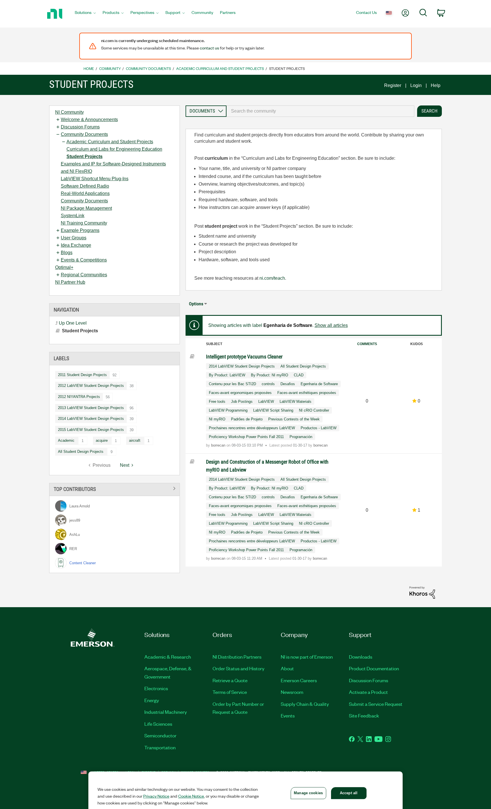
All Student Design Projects (80, 451)
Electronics (156, 688)
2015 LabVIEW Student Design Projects (91, 430)
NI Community (69, 112)
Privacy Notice (156, 796)
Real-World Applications (85, 193)
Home (89, 68)
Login (416, 85)
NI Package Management (86, 208)
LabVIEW (266, 401)
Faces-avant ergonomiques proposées (240, 393)
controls (268, 384)
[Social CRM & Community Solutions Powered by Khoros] (422, 592)
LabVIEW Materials (295, 401)
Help (435, 85)
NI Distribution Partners (237, 657)
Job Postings (242, 401)
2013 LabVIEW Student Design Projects (91, 408)
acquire (102, 440)
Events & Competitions (84, 260)
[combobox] (320, 111)
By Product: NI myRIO (269, 375)
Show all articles (331, 325)
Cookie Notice (191, 796)
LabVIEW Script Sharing (273, 410)
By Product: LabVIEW (227, 375)
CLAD (298, 375)
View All (114, 488)
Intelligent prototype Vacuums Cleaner (244, 357)
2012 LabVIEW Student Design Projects (91, 385)
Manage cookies (308, 793)
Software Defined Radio (85, 186)
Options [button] (196, 303)
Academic (66, 440)
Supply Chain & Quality (305, 704)
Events (288, 715)
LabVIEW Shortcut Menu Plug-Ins (94, 178)
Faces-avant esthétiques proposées (306, 393)
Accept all (348, 793)
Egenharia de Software (319, 384)
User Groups (73, 237)
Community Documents (148, 68)
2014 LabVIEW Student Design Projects (91, 418)
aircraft (134, 440)
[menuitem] (85, 14)
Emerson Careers (299, 680)
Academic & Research (167, 657)
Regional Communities (84, 274)
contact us (209, 48)
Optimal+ (64, 267)
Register (392, 85)
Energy (151, 700)
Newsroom (292, 692)
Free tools (217, 401)
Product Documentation (374, 668)
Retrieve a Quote (230, 680)
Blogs (66, 252)
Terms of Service (230, 692)
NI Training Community (84, 223)
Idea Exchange (76, 245)
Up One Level (73, 323)
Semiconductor (160, 735)
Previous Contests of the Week (294, 419)
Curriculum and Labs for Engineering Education (114, 149)
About (287, 668)
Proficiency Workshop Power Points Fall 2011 (246, 437)
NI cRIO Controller (314, 410)
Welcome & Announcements (89, 119)
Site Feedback (364, 715)
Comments (367, 344)
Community (110, 68)
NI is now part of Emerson (307, 657)
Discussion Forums (80, 127)
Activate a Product (368, 692)
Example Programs (80, 230)
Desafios (287, 384)
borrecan (218, 445)
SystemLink (72, 215)
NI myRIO (217, 419)
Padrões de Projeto (247, 419)
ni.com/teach (272, 278)
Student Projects (84, 156)
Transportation (160, 747)
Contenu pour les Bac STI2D (232, 384)
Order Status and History (239, 668)
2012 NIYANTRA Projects (79, 397)
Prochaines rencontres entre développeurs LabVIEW (252, 428)
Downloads (360, 657)
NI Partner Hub (70, 282)
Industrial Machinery (165, 712)
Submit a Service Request (375, 704)
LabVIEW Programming (228, 410)
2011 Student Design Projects (82, 375)
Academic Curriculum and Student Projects (220, 68)
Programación (301, 437)
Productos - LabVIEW (318, 428)
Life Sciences (158, 724)
